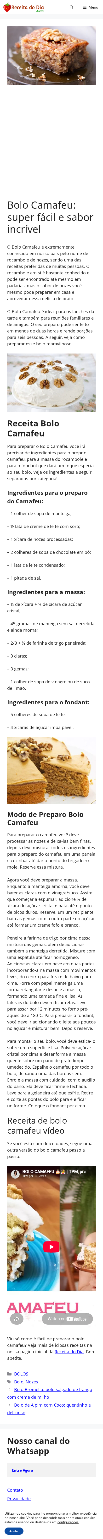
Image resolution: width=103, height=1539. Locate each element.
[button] (71, 7)
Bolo (18, 1382)
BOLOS (21, 1374)
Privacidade (19, 1498)
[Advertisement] (51, 145)
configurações (68, 1522)
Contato (15, 1490)
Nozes (32, 1382)
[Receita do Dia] (23, 7)
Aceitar (14, 1531)
